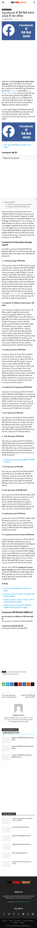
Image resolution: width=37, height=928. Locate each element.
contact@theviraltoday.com (21, 902)
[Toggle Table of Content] (35, 199)
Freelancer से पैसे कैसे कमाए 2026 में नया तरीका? (28, 696)
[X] (16, 684)
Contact (11, 921)
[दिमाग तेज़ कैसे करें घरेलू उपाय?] (6, 855)
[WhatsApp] (3, 684)
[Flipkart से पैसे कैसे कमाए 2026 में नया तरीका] (6, 740)
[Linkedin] (24, 684)
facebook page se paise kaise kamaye (16, 671)
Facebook (13, 91)
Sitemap (22, 922)
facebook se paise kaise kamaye (11, 674)
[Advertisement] (18, 61)
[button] (3, 2)
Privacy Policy (18, 921)
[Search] (34, 2)
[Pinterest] (20, 684)
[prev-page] (3, 764)
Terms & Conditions (28, 921)
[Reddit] (18, 914)
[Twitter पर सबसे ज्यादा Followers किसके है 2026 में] (6, 757)
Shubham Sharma (8, 19)
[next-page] (6, 764)
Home (3, 6)
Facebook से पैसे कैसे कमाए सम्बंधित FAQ (18, 207)
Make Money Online (12, 6)
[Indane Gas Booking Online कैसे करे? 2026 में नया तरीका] (6, 821)
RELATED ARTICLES (10, 730)
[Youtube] (33, 914)
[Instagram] (9, 914)
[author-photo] (18, 712)
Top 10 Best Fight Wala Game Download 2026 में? (9, 696)
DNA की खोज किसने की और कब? (20, 827)
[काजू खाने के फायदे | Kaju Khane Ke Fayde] (6, 864)
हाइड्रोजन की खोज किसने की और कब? (21, 836)
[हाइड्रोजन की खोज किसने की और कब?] (6, 838)
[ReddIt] (28, 684)
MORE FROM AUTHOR (11, 733)
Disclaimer (15, 922)
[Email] (32, 684)
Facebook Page (15, 293)
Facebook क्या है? (9, 202)
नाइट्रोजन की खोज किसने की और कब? (21, 844)
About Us (4, 921)
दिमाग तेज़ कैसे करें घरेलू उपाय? (19, 853)
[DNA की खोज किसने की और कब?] (6, 829)
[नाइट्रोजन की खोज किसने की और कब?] (6, 847)
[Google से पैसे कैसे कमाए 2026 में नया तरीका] (6, 748)
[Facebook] (12, 684)
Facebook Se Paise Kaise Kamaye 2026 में (19, 204)
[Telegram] (8, 684)
